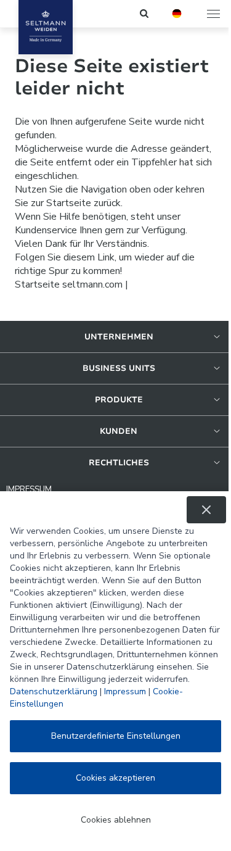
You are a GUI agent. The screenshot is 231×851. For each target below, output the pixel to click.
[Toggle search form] (145, 13)
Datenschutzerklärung (53, 691)
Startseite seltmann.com (69, 284)
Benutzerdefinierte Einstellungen (115, 736)
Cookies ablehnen (116, 820)
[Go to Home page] (45, 27)
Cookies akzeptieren (115, 778)
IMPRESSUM (29, 489)
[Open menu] (214, 14)
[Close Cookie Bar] (206, 509)
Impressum (125, 691)
